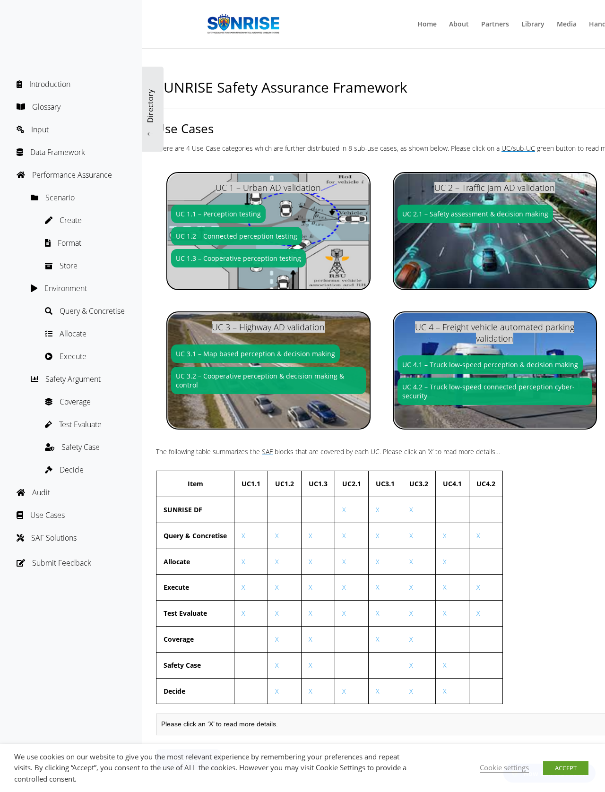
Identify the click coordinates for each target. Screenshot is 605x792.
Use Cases (47, 515)
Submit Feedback (61, 563)
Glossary (46, 107)
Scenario (60, 197)
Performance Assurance (72, 175)
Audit (41, 492)
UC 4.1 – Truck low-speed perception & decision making (490, 364)
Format (69, 243)
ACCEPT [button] (566, 768)
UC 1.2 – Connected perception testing (236, 236)
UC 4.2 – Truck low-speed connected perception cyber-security (488, 391)
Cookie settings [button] (504, 767)
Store (69, 265)
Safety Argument (73, 379)
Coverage (75, 401)
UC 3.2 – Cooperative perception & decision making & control (260, 380)
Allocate (73, 333)
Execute (73, 356)
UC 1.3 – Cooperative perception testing (238, 258)
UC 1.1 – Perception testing (218, 213)
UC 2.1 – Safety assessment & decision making (475, 213)
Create (71, 220)
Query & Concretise (92, 311)
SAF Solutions (54, 538)
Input (40, 129)
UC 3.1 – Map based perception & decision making (255, 353)
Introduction (49, 84)
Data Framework (57, 152)
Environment (65, 288)
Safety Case (80, 447)
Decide (72, 470)
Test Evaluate (80, 424)
